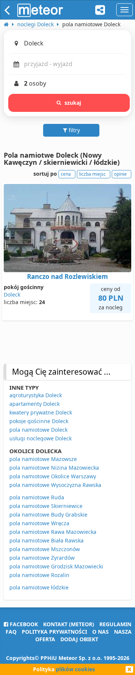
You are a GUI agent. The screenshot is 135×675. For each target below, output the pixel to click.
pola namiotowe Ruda (36, 497)
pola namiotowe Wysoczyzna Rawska (55, 484)
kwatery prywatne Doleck (40, 412)
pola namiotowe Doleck (38, 429)
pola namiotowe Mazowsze (43, 459)
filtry (73, 130)
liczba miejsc (92, 174)
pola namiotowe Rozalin (39, 575)
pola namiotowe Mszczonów (44, 549)
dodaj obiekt (79, 639)
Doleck (12, 294)
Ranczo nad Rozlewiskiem (67, 276)
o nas (100, 631)
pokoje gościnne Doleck (38, 421)
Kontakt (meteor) (68, 624)
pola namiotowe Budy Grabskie (48, 514)
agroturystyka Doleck (35, 395)
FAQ (11, 631)
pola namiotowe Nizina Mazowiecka (54, 467)
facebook (23, 624)
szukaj (72, 102)
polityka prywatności (54, 631)
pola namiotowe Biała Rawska (46, 540)
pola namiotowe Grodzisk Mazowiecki (56, 566)
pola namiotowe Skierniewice (45, 505)
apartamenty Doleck (34, 403)
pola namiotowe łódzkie (39, 587)
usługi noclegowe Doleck (40, 438)
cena (66, 174)
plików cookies (75, 669)
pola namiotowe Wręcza (39, 523)
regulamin (115, 624)
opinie (120, 174)
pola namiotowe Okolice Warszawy (52, 476)
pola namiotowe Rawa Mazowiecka (52, 531)
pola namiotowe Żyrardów (42, 557)
